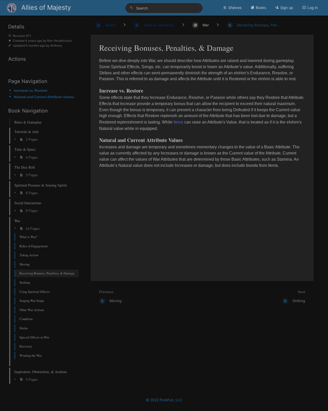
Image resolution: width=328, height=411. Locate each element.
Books (261, 7)
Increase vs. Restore (30, 90)
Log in (313, 7)
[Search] (132, 8)
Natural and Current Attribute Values (44, 97)
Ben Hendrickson (59, 41)
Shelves (234, 7)
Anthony (56, 45)
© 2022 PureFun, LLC (164, 400)
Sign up (286, 7)
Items (178, 122)
